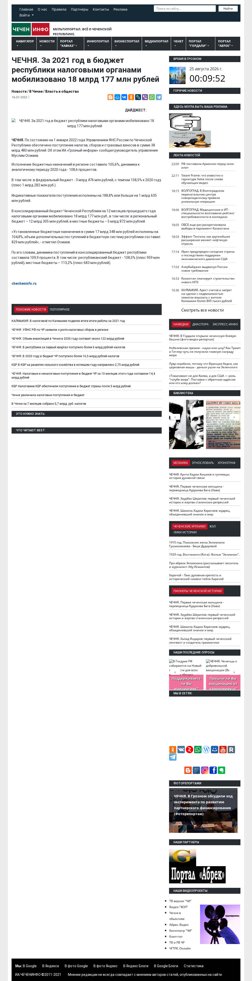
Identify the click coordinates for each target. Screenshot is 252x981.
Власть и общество (62, 91)
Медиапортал (156, 41)
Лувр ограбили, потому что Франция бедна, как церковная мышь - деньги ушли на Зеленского (203, 365)
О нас (42, 9)
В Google (30, 966)
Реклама (120, 9)
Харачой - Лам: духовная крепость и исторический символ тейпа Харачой (196, 577)
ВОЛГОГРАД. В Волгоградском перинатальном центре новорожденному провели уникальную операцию (202, 196)
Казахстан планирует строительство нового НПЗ (208, 280)
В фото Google (76, 966)
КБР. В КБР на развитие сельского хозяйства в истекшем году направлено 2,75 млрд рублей (75, 365)
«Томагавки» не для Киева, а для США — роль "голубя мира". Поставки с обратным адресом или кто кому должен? (202, 379)
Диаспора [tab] (200, 324)
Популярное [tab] (60, 309)
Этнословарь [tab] (203, 463)
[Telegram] (159, 97)
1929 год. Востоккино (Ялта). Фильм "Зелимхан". (204, 554)
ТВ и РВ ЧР (177, 942)
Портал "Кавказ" (67, 43)
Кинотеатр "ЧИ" (180, 930)
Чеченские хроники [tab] (189, 526)
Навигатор (25, 41)
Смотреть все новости (202, 310)
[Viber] (145, 97)
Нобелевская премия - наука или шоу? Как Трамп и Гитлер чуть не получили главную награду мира (204, 351)
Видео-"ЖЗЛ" (178, 907)
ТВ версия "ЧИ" (180, 901)
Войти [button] (25, 15)
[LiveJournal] (138, 97)
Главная (26, 9)
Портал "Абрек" (224, 43)
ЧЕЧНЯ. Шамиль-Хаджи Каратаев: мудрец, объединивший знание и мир (199, 512)
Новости (47, 41)
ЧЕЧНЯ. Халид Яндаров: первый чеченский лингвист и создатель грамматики (200, 641)
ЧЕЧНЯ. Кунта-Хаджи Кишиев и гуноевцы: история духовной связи (199, 476)
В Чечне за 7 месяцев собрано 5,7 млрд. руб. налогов (49, 403)
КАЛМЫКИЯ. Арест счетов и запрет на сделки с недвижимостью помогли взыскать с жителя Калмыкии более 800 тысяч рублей (206, 295)
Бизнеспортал (126, 41)
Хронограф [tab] (227, 463)
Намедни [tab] (181, 324)
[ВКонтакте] (124, 97)
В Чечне (36, 91)
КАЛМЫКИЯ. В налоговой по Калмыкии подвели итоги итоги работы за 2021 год (68, 321)
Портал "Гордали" (198, 43)
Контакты (101, 9)
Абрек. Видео (179, 925)
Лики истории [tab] (185, 532)
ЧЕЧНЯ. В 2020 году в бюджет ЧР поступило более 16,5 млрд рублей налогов (65, 356)
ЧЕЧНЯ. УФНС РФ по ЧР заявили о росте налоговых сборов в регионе (60, 330)
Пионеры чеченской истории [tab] (197, 591)
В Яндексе (50, 966)
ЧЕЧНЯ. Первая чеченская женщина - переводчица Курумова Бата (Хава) (196, 488)
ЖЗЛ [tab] (212, 526)
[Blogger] (110, 97)
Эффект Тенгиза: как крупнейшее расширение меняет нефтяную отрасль (205, 240)
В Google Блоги (166, 966)
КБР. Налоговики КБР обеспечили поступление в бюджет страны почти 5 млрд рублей (71, 386)
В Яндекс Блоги (135, 966)
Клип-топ (175, 936)
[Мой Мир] (117, 97)
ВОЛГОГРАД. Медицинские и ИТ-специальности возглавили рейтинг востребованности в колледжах (208, 213)
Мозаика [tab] (180, 463)
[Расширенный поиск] (156, 15)
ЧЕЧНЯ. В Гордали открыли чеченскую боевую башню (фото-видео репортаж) (202, 338)
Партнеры (79, 9)
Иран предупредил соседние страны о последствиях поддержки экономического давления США (208, 255)
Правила (59, 9)
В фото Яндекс (106, 966)
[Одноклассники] (131, 97)
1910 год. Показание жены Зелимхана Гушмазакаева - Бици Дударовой (197, 544)
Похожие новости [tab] (31, 309)
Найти (228, 8)
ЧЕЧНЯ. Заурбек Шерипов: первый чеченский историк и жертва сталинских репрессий (202, 500)
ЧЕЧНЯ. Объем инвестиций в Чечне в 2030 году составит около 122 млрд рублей (68, 338)
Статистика (194, 966)
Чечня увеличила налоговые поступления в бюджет (48, 395)
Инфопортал (98, 41)
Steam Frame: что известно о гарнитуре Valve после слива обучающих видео (202, 179)
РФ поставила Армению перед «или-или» (208, 166)
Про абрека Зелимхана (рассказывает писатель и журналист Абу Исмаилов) (203, 565)
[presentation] (234, 417)
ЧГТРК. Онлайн (180, 948)
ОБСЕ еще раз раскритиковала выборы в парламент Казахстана (205, 226)
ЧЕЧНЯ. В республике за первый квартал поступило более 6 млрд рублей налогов (68, 347)
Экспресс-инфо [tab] (225, 324)
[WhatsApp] (152, 97)
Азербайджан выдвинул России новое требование (204, 269)
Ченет (178, 41)
